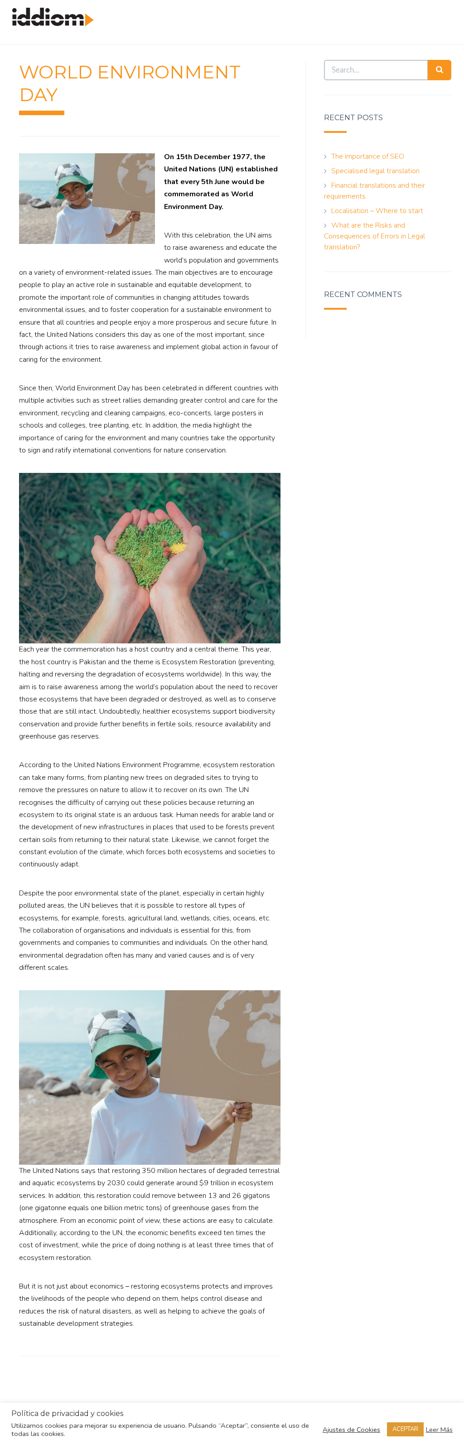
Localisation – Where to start (377, 211)
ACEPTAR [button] (405, 1429)
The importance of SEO (367, 156)
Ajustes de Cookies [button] (351, 1430)
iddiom (53, 25)
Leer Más (439, 1430)
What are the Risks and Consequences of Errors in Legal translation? (374, 236)
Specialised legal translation (375, 171)
